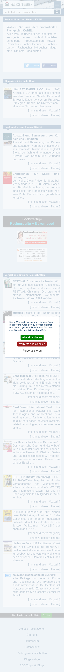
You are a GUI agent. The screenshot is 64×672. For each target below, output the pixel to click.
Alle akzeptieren (32, 337)
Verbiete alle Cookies (32, 344)
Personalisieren (32, 350)
